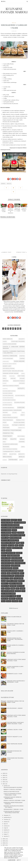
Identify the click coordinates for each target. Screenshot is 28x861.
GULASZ (22, 378)
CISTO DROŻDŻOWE (8, 358)
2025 (4, 775)
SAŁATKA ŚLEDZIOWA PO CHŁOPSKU (13, 787)
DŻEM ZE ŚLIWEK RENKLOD (14, 616)
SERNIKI (3, 183)
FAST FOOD (21, 375)
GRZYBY (13, 378)
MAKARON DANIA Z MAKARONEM (12, 410)
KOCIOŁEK (21, 383)
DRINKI (23, 373)
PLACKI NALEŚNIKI (19, 422)
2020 (4, 838)
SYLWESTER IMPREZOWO (10, 444)
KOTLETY (21, 388)
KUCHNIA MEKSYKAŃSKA (7, 563)
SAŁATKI (13, 439)
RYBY (5, 439)
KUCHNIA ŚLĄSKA (7, 404)
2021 (4, 783)
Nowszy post (6, 252)
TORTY (5, 454)
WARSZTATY (21, 454)
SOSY (4, 441)
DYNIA (22, 542)
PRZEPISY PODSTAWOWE (12, 430)
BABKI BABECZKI (7, 338)
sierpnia (6, 821)
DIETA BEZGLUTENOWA (8, 368)
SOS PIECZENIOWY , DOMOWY (15, 708)
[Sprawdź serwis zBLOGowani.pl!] (13, 608)
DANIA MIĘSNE (19, 361)
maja (5, 827)
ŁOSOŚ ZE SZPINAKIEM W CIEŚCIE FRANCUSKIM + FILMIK (12, 794)
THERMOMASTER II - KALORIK (11, 451)
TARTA (22, 446)
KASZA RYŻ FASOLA (18, 380)
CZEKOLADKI (6, 361)
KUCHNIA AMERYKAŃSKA (13, 555)
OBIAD (23, 412)
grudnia (6, 785)
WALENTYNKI (12, 454)
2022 (4, 781)
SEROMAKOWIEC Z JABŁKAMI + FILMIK (13, 809)
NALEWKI (15, 412)
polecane (5, 425)
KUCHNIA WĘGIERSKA (8, 407)
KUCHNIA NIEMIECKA (7, 402)
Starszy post (21, 252)
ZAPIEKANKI (13, 459)
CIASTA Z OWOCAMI (10, 356)
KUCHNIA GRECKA (19, 395)
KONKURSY (5, 388)
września (6, 819)
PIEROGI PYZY (20, 420)
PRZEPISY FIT (21, 427)
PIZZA (4, 422)
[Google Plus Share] (21, 187)
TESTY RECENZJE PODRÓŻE (10, 449)
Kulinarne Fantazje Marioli (14, 10)
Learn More (11, 860)
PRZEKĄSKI (6, 427)
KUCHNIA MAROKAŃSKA (8, 397)
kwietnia (6, 830)
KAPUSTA (5, 380)
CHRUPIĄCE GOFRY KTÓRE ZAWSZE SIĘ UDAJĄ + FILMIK (16, 660)
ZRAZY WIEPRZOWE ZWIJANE (14, 743)
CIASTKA (22, 355)
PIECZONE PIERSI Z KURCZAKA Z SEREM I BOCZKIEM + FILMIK (15, 723)
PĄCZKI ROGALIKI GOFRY (10, 417)
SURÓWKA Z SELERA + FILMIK (14, 729)
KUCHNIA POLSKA (19, 402)
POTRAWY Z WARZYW (18, 425)
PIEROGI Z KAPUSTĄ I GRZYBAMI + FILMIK (14, 800)
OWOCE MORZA (15, 573)
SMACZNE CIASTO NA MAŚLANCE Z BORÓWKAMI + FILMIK (16, 681)
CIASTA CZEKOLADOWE (9, 344)
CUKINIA (22, 358)
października (7, 817)
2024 (4, 777)
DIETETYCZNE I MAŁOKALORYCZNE (13, 370)
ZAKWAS (5, 459)
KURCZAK (21, 407)
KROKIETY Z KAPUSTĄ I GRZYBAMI (12, 789)
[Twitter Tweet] (14, 187)
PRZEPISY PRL (8, 433)
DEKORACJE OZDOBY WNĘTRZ (9, 363)
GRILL (4, 378)
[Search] (27, 1)
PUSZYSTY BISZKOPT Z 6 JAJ (14, 736)
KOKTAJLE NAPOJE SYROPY (11, 385)
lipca (5, 823)
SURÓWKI (21, 441)
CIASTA (4, 341)
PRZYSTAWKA (21, 436)
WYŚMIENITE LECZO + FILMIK (14, 673)
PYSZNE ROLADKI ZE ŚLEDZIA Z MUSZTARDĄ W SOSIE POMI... (12, 812)
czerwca (6, 825)
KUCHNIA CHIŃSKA (7, 393)
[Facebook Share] (6, 187)
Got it (19, 860)
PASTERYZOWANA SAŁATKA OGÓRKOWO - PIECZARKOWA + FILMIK (15, 639)
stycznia (6, 836)
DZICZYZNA (4, 545)
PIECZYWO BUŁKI (8, 420)
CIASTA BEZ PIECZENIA (17, 341)
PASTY (22, 415)
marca (5, 832)
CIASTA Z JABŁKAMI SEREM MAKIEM (14, 347)
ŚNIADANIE (6, 446)
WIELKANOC (7, 456)
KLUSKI (4, 383)
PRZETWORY (7, 436)
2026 (4, 773)
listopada (6, 815)
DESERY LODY (7, 366)
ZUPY (21, 459)
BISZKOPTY (14, 520)
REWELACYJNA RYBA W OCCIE (11, 791)
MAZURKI (5, 412)
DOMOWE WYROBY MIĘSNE (10, 373)
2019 (4, 840)
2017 (4, 845)
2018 (4, 843)
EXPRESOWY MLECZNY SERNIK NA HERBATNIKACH (12, 798)
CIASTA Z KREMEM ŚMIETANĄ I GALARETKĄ (14, 352)
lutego (5, 834)
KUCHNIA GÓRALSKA (8, 395)
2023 (4, 779)
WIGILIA (14, 22)
